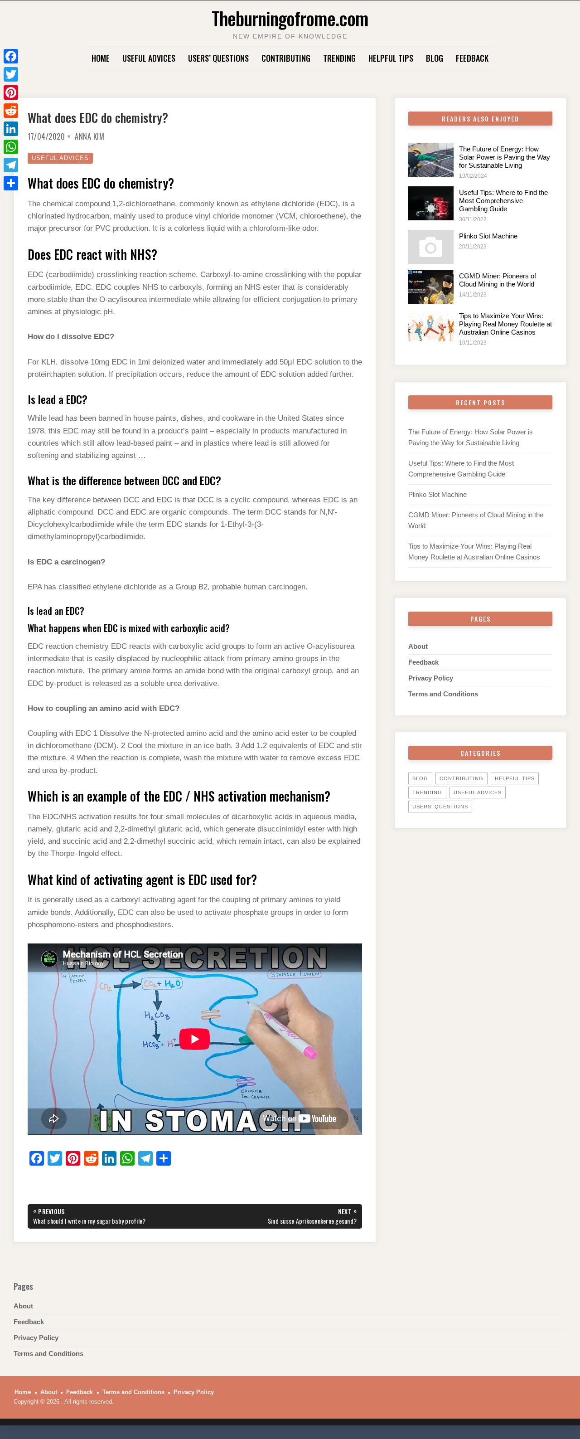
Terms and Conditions (443, 694)
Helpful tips (390, 58)
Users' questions (440, 806)
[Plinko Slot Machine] (431, 247)
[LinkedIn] (11, 129)
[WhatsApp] (11, 147)
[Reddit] (11, 111)
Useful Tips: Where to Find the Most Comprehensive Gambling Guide (503, 201)
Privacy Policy (430, 678)
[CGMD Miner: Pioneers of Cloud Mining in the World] (431, 287)
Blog (434, 58)
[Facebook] (11, 56)
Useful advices (148, 58)
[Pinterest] (11, 92)
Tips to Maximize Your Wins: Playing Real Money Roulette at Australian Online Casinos (505, 324)
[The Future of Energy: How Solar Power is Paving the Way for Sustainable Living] (431, 160)
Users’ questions (218, 58)
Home (101, 58)
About (418, 646)
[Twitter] (11, 74)
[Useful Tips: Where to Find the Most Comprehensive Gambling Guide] (431, 203)
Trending (339, 58)
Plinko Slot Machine (488, 236)
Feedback (472, 58)
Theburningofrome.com (290, 18)
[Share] (11, 183)
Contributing (285, 58)
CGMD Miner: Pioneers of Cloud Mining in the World (497, 280)
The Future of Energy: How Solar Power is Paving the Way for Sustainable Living (504, 157)
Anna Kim (89, 136)
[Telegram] (11, 165)
